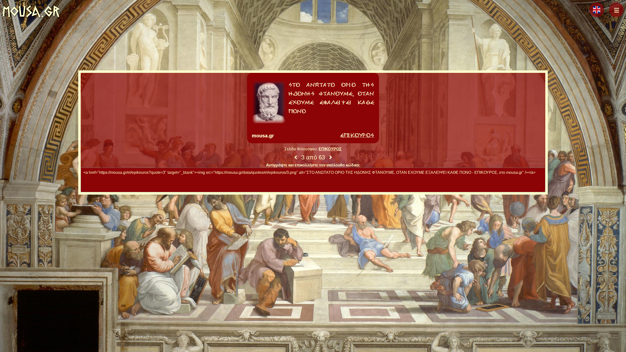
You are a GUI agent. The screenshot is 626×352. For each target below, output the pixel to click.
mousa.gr (31, 11)
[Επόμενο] (330, 157)
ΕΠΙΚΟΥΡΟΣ (330, 149)
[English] (596, 9)
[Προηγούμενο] (295, 157)
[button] (616, 9)
